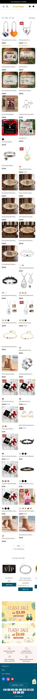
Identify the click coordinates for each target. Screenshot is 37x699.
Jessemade (20, 696)
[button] (3, 6)
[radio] (3, 139)
